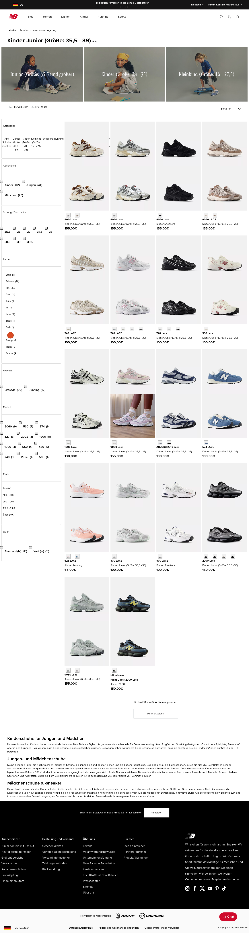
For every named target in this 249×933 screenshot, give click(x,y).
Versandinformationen (56, 857)
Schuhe (24, 30)
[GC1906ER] (68, 443)
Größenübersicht (12, 857)
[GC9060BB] (160, 215)
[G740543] (68, 329)
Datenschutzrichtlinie (81, 927)
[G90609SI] (77, 215)
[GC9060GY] (114, 215)
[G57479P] (206, 443)
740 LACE (70, 333)
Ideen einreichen (134, 846)
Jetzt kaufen (142, 2)
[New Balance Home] (14, 16)
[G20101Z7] (169, 443)
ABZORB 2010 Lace (167, 447)
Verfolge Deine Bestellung (59, 852)
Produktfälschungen (136, 857)
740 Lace (161, 333)
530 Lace (207, 333)
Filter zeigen (41, 106)
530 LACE (116, 560)
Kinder (12, 30)
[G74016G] (141, 329)
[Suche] (221, 17)
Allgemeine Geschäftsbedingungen (119, 927)
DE (22, 928)
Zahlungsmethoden (54, 863)
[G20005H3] (215, 556)
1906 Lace (71, 447)
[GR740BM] (178, 329)
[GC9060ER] (206, 215)
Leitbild (87, 846)
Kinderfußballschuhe (95, 775)
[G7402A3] (123, 329)
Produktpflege (10, 875)
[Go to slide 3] (125, 7)
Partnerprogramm (135, 852)
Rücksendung (51, 869)
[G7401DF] (114, 329)
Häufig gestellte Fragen (16, 852)
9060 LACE (209, 219)
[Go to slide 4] (128, 7)
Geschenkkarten (52, 846)
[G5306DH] (114, 556)
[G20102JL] (160, 443)
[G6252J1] (68, 556)
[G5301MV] (206, 329)
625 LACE (70, 560)
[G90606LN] (68, 670)
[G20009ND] (224, 556)
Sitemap (88, 887)
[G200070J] (233, 556)
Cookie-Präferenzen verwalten (162, 927)
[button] (229, 17)
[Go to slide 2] (123, 7)
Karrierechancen (93, 869)
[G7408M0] (132, 329)
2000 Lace (208, 560)
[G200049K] (114, 670)
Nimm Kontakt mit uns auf (17, 846)
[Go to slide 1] (121, 7)
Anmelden (156, 812)
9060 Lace (71, 219)
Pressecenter (91, 881)
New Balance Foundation (99, 863)
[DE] (13, 4)
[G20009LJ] (206, 556)
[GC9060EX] (215, 215)
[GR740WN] (160, 329)
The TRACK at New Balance (100, 875)
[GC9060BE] (114, 443)
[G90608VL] (77, 670)
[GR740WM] (169, 329)
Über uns (88, 892)
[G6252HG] (77, 556)
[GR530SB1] (160, 556)
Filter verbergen (20, 106)
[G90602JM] (68, 215)
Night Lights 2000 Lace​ (124, 679)
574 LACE (208, 447)
